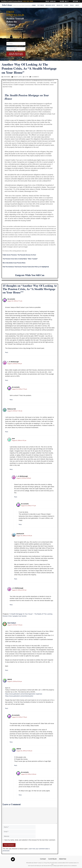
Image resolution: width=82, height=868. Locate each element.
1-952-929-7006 (27, 1)
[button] (79, 3)
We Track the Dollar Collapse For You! (41, 424)
